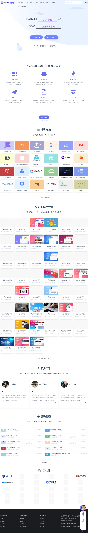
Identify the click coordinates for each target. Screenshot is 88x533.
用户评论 (80, 190)
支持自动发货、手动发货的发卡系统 (51, 299)
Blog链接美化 (66, 190)
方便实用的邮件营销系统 (37, 316)
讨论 (37, 2)
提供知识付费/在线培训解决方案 (7, 231)
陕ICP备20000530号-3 (66, 521)
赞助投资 (22, 521)
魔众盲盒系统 (66, 314)
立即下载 (45, 117)
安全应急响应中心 (24, 526)
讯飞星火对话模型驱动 (36, 177)
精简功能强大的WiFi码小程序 (66, 265)
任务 (47, 2)
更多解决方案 (44, 358)
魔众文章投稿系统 (66, 280)
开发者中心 (42, 518)
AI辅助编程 (23, 6)
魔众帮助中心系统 (22, 263)
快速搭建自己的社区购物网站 (66, 333)
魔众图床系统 (22, 314)
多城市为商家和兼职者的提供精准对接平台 (22, 248)
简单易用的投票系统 (22, 282)
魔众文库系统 (36, 229)
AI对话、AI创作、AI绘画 (7, 350)
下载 (26, 2)
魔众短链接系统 (81, 246)
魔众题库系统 (22, 229)
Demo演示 (52, 37)
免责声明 (42, 523)
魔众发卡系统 (51, 297)
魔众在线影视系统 (80, 314)
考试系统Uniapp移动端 (22, 164)
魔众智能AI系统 (7, 348)
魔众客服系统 (66, 297)
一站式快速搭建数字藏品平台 (22, 333)
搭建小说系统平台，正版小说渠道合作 (37, 333)
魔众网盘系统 (7, 297)
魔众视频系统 (80, 297)
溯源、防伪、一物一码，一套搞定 (51, 231)
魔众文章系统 (80, 229)
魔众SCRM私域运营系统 (51, 331)
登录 (86, 2)
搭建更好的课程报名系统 (37, 265)
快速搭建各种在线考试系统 (51, 316)
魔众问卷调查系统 (7, 280)
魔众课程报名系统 (36, 263)
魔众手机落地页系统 (7, 314)
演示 (31, 2)
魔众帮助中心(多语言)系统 (51, 263)
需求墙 (42, 2)
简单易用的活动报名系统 (37, 248)
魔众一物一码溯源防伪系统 (51, 229)
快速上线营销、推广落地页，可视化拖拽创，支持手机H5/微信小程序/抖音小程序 (7, 316)
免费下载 (37, 37)
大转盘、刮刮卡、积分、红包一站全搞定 (51, 282)
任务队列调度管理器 (22, 190)
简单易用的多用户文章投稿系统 (66, 282)
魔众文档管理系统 (51, 246)
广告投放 (22, 523)
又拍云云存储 (7, 190)
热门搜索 (51, 151)
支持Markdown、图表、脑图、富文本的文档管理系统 (51, 248)
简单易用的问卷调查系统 (7, 282)
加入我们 (2, 523)
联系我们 (2, 521)
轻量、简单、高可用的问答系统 (37, 299)
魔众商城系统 (7, 246)
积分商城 (51, 164)
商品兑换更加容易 (80, 282)
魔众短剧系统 (36, 280)
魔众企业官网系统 (66, 246)
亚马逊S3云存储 (22, 151)
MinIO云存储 (51, 190)
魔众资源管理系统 (22, 348)
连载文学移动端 (7, 177)
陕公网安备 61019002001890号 (68, 523)
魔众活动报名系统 (36, 246)
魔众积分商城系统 (80, 280)
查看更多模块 (44, 197)
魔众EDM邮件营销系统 (36, 314)
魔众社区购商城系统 (66, 331)
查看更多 (45, 462)
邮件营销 (80, 164)
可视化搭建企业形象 (66, 231)
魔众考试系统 (51, 314)
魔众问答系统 (36, 297)
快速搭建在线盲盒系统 (66, 316)
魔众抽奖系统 (51, 280)
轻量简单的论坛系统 (7, 265)
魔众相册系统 (22, 297)
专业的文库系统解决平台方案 (37, 231)
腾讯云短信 (51, 177)
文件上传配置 (36, 151)
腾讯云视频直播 (37, 164)
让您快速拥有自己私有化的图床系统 (22, 316)
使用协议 (42, 521)
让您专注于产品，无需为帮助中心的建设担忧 (22, 265)
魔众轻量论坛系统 (7, 263)
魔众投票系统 (22, 280)
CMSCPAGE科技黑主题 (66, 177)
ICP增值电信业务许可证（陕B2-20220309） (71, 526)
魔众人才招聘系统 (22, 246)
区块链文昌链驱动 (66, 164)
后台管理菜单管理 (80, 177)
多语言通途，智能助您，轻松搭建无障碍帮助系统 (51, 265)
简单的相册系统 (22, 299)
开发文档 (52, 2)
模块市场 (20, 2)
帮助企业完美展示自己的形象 (66, 248)
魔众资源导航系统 (36, 348)
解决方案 (2, 526)
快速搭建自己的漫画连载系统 (7, 333)
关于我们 (2, 518)
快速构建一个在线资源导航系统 (37, 350)
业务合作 (22, 518)
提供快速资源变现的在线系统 (22, 350)
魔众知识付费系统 (7, 229)
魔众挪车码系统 (81, 263)
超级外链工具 (7, 164)
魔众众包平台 (80, 331)
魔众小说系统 (36, 331)
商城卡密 (36, 190)
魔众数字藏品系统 (22, 331)
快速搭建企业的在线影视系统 (81, 316)
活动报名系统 (7, 151)
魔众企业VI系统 (66, 229)
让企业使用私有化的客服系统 (66, 299)
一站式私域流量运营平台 (51, 333)
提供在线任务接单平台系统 (81, 333)
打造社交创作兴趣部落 (80, 231)
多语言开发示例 (66, 151)
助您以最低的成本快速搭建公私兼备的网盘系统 (7, 299)
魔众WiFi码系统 (66, 263)
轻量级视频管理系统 (81, 299)
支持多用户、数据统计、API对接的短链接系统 (81, 248)
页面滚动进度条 (22, 177)
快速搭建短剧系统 (36, 282)
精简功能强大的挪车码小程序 (81, 265)
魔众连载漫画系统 (7, 331)
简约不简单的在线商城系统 (7, 248)
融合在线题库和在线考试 (22, 231)
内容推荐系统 (80, 151)
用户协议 (42, 526)
